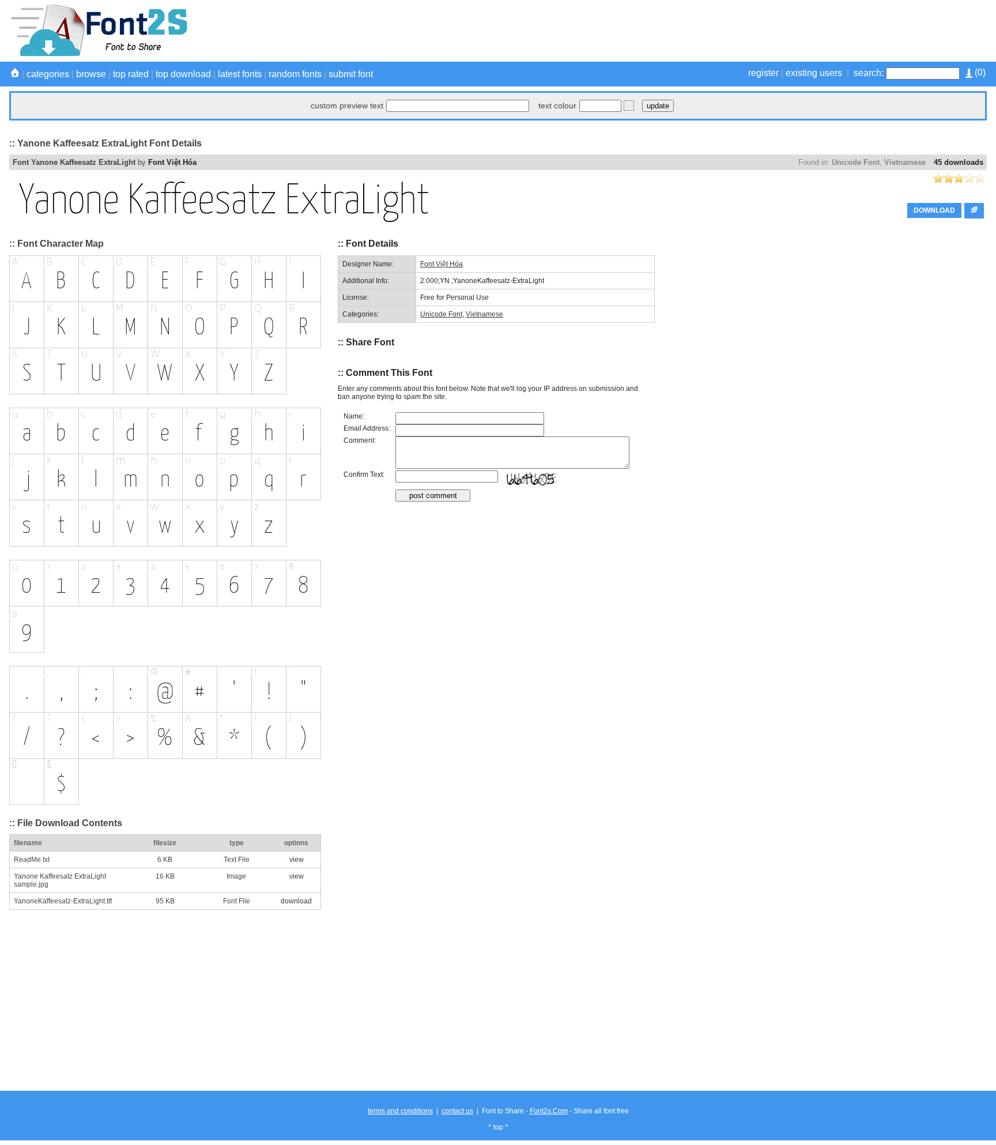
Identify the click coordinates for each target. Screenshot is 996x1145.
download (296, 901)
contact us (457, 1111)
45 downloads (958, 162)
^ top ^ (498, 1127)
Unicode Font (856, 162)
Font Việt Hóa (172, 162)
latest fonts (240, 74)
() (979, 72)
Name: (354, 416)
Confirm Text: (364, 474)
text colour (557, 105)
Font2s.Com (549, 1111)
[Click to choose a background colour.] (629, 105)
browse (91, 74)
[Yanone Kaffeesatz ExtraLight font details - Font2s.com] (98, 54)
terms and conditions (400, 1111)
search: (869, 73)
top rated (131, 74)
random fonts (295, 74)
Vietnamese (905, 162)
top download (183, 74)
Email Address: (367, 428)
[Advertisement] (777, 31)
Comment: (360, 440)
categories (48, 74)
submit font (351, 74)
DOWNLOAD (934, 210)
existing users (814, 73)
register (763, 73)
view (296, 860)
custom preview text (347, 105)
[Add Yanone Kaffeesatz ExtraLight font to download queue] (974, 211)
